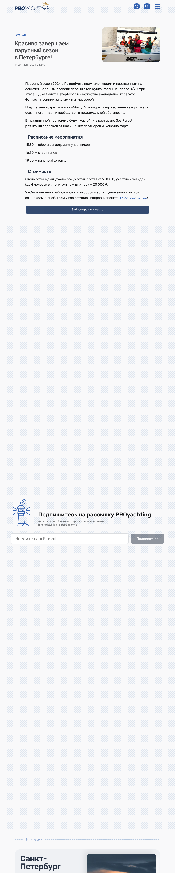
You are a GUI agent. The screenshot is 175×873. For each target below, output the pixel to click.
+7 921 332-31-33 (133, 198)
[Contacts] (137, 6)
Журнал (20, 35)
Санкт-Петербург (40, 863)
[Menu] (157, 6)
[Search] (147, 6)
